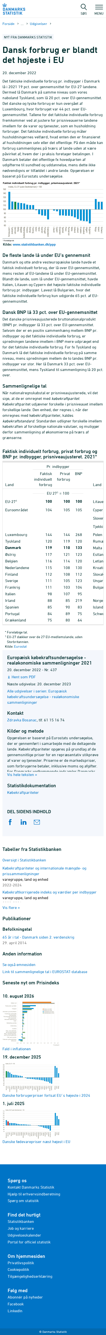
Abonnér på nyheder (25, 1297)
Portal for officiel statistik (29, 1242)
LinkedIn (15, 1311)
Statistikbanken (21, 1221)
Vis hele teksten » (22, 774)
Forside (8, 24)
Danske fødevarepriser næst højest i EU (36, 1141)
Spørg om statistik (23, 1200)
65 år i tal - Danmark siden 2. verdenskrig (38, 937)
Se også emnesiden (18, 964)
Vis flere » (11, 907)
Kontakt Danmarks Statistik (31, 1187)
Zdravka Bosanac (22, 720)
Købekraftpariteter (23, 792)
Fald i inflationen (16, 1049)
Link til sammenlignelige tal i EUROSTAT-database (44, 971)
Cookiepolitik (18, 1269)
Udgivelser (38, 24)
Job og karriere (21, 1228)
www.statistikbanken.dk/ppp (34, 244)
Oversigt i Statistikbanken (24, 860)
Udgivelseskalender (24, 1235)
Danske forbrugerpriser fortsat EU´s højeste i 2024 (46, 1095)
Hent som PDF (24, 677)
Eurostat (20, 646)
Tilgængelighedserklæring (30, 1276)
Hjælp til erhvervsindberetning (34, 1194)
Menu (99, 13)
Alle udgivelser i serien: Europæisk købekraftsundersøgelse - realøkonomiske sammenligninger (43, 696)
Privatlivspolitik (21, 1263)
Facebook (16, 1304)
